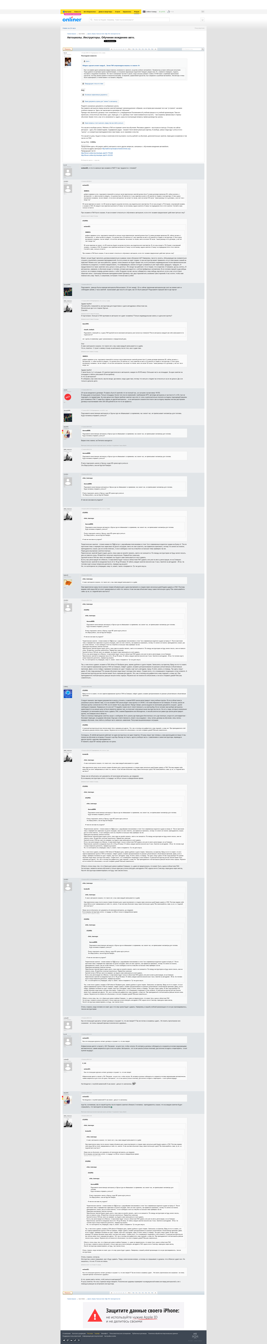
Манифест (104, 1333)
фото (87, 61)
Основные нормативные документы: (96, 95)
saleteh (65, 389)
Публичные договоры (139, 1333)
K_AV (65, 165)
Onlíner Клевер (151, 12)
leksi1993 (66, 426)
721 (136, 49)
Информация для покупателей (92, 1336)
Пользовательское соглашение (120, 1333)
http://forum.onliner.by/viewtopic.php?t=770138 (97, 153)
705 (129, 49)
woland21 (66, 1018)
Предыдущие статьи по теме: (94, 83)
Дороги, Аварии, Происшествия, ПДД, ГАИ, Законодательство (104, 33)
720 (133, 49)
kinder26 (66, 575)
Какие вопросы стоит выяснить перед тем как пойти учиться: (104, 123)
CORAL (66, 686)
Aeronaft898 (67, 284)
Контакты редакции (79, 1333)
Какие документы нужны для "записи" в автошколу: (101, 101)
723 (143, 49)
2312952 (66, 181)
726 (152, 49)
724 (146, 49)
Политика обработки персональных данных (163, 1333)
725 (149, 49)
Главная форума (71, 33)
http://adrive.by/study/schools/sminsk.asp (116, 149)
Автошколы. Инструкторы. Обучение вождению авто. (101, 37)
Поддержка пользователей (72, 1336)
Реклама (90, 1333)
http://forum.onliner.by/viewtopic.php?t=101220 (97, 155)
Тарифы (97, 1333)
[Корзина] (202, 20)
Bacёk (65, 53)
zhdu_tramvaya (68, 300)
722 (139, 49)
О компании (67, 1333)
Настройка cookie (110, 1336)
